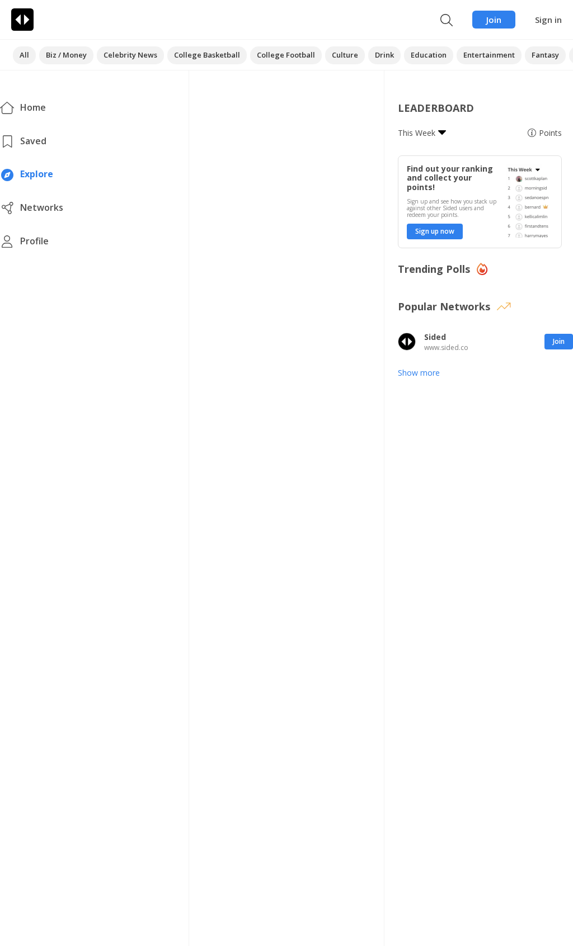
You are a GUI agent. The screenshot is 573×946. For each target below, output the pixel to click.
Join (493, 19)
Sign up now (434, 231)
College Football (286, 55)
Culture (345, 55)
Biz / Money (66, 55)
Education (429, 55)
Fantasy (545, 55)
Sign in (548, 19)
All (24, 55)
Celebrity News (130, 55)
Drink (384, 55)
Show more (419, 372)
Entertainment (489, 55)
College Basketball (207, 55)
